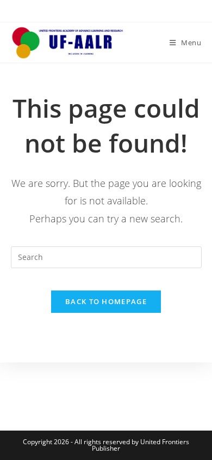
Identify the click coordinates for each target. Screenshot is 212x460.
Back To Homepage (106, 301)
